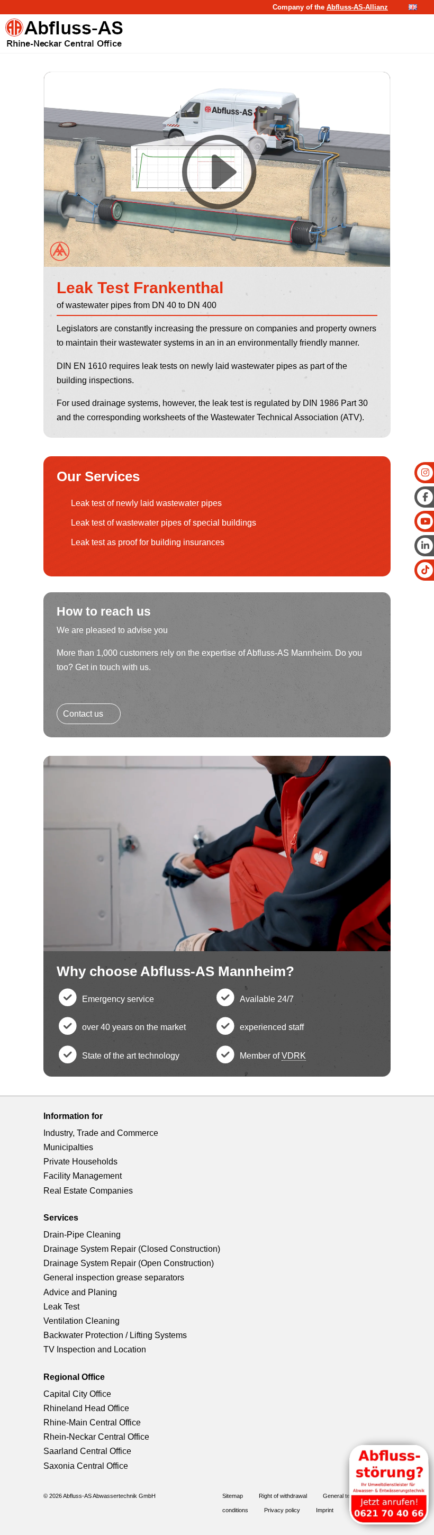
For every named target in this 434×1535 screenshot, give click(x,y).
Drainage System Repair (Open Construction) (128, 1263)
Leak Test (61, 1306)
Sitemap (232, 1496)
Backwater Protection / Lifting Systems (115, 1335)
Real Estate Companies (88, 1190)
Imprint (324, 1510)
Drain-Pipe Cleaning (82, 1234)
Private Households (80, 1161)
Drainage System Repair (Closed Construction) (131, 1248)
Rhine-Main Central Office (92, 1422)
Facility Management (82, 1175)
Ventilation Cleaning (81, 1320)
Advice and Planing (80, 1292)
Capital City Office (77, 1393)
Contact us (83, 713)
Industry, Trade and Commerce (100, 1132)
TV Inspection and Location (94, 1349)
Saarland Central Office (87, 1451)
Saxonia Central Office (85, 1465)
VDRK (294, 1055)
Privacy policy (282, 1510)
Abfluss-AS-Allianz (357, 7)
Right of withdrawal (283, 1496)
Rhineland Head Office (86, 1408)
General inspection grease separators (113, 1277)
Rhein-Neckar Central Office (96, 1436)
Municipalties (68, 1147)
